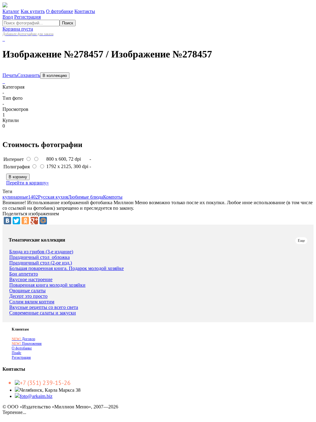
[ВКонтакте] (7, 220)
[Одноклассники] (25, 220)
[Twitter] (16, 220)
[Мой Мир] (43, 220)
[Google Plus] (34, 220)
